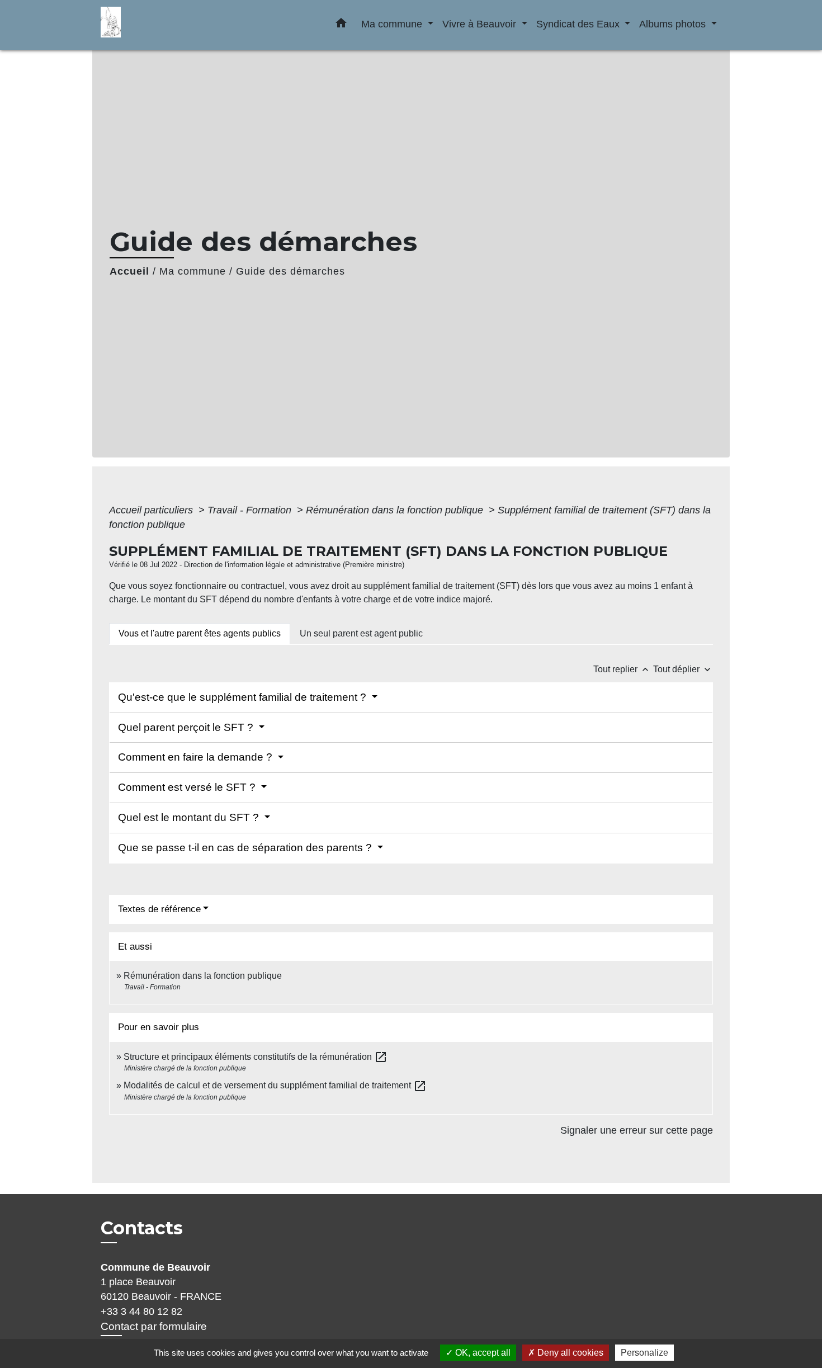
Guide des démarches (290, 271)
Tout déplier (683, 669)
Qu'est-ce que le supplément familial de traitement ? (243, 697)
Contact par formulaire (154, 1326)
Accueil (129, 271)
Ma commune (192, 271)
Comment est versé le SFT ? (188, 787)
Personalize (644, 1352)
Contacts (142, 1228)
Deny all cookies (569, 1352)
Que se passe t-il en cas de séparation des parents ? (246, 847)
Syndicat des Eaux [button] (579, 24)
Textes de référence (159, 909)
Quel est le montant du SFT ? (190, 817)
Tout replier (622, 669)
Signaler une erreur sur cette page (636, 1130)
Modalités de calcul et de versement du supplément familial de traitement (275, 1085)
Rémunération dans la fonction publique (396, 510)
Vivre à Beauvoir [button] (480, 24)
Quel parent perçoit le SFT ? (187, 727)
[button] (341, 25)
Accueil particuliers (152, 510)
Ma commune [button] (393, 24)
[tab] (199, 633)
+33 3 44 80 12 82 (141, 1311)
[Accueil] (170, 25)
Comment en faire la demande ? (196, 757)
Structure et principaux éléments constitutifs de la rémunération (256, 1057)
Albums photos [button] (673, 24)
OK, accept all (482, 1352)
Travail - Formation (250, 510)
